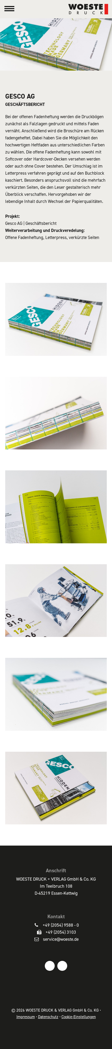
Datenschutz (48, 1016)
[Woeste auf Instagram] (62, 966)
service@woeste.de (61, 939)
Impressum (25, 1016)
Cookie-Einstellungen (78, 1016)
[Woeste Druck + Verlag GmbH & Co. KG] (90, 9)
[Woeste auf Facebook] (50, 966)
